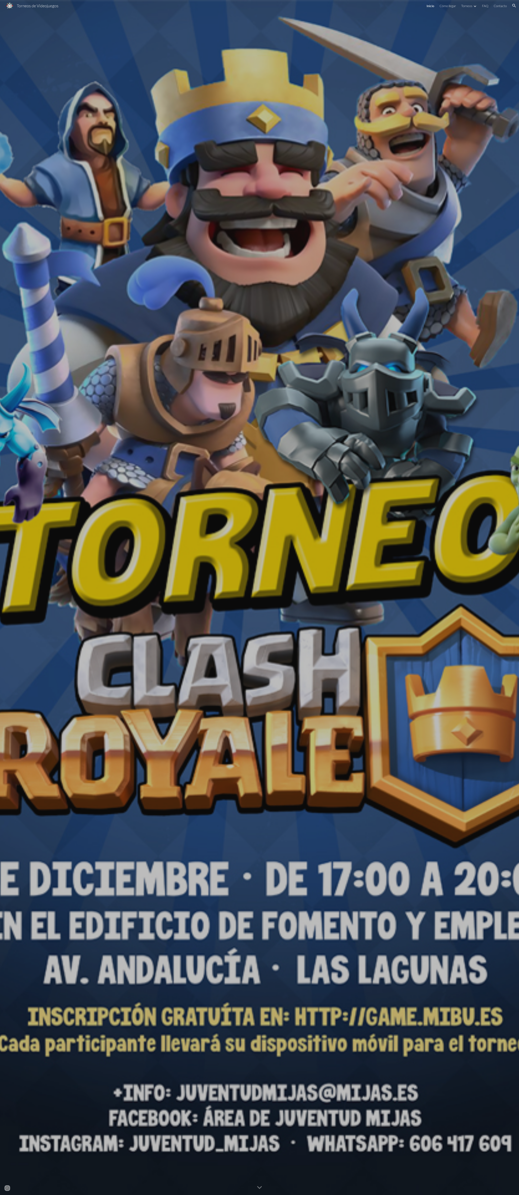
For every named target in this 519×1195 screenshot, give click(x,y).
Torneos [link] (466, 6)
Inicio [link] (430, 6)
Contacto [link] (500, 6)
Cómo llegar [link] (448, 6)
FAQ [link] (485, 6)
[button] (514, 6)
